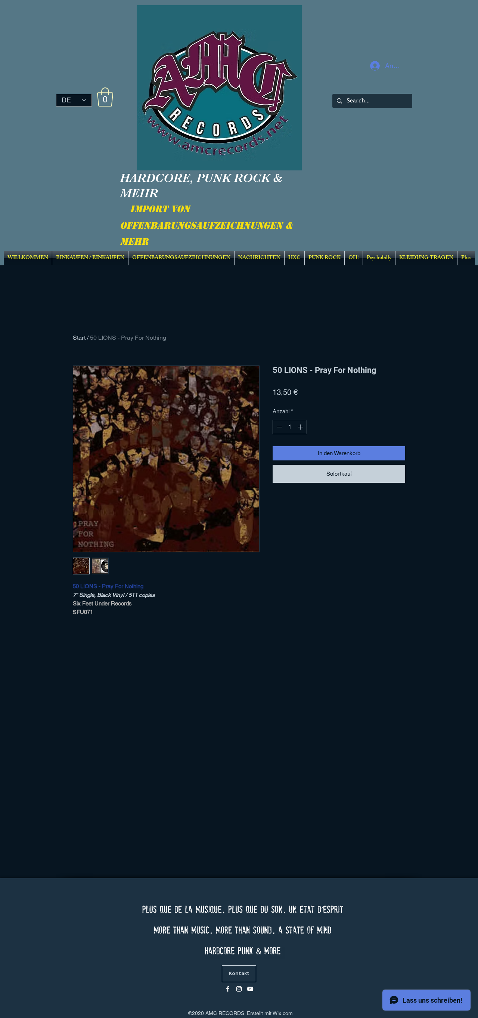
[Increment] (301, 427)
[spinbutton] (290, 427)
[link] (105, 97)
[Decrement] (279, 427)
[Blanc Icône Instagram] (239, 989)
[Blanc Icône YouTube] (250, 989)
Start (79, 337)
